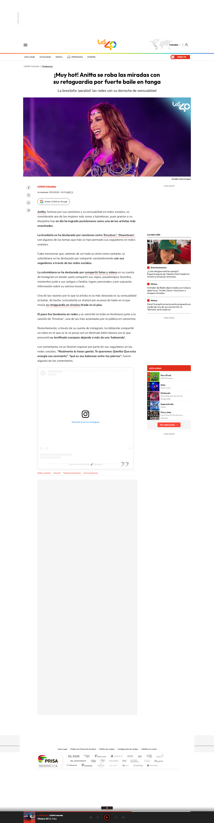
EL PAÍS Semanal (135, 760)
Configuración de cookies (128, 749)
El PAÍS (73, 756)
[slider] (107, 811)
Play (107, 817)
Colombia (173, 44)
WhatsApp (28, 202)
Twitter (28, 195)
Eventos (91, 57)
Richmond (72, 764)
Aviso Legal (62, 749)
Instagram (101, 729)
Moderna (86, 764)
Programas (77, 57)
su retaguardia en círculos (63, 305)
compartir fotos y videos (101, 272)
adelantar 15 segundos (116, 817)
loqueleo (138, 764)
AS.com (139, 756)
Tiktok (95, 729)
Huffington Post (77, 760)
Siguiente (123, 817)
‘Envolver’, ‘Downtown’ (118, 235)
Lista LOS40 (29, 57)
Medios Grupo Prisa (47, 766)
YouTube (107, 729)
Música (59, 57)
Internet (56, 473)
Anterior (90, 817)
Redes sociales (44, 473)
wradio (102, 760)
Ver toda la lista (167, 424)
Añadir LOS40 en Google (56, 201)
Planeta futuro (145, 760)
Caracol (159, 756)
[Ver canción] (154, 376)
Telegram (28, 210)
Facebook (28, 187)
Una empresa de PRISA (47, 759)
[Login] (186, 44)
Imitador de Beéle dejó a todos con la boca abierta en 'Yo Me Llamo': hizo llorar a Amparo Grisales (169, 290)
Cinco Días (113, 760)
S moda (125, 764)
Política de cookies (107, 749)
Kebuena (156, 760)
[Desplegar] (107, 807)
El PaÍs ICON (113, 764)
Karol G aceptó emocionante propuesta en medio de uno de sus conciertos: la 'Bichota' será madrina (169, 307)
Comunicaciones (90, 473)
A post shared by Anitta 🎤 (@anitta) (85, 464)
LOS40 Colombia (107, 45)
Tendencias (47, 66)
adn (148, 756)
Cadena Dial (124, 760)
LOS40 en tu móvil (148, 749)
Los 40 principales (87, 756)
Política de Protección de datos (83, 749)
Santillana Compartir (116, 756)
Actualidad (45, 57)
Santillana (101, 756)
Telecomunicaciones (72, 473)
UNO (94, 760)
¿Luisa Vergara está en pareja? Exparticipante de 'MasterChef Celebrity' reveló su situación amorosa (168, 274)
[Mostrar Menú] (27, 44)
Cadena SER (129, 756)
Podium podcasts (100, 764)
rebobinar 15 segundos (97, 817)
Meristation (152, 764)
